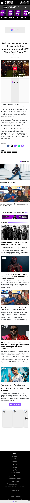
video (5, 152)
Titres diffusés (15, 460)
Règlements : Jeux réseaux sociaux (15, 483)
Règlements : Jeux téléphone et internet (15, 486)
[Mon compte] (28, 2)
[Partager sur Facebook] (7, 146)
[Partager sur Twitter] (11, 146)
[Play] (2, 12)
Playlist (15, 458)
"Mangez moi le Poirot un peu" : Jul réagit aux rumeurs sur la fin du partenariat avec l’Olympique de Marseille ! (15, 388)
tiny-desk (9, 152)
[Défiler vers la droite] (26, 418)
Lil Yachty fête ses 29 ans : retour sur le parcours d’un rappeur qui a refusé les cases (14, 276)
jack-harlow (14, 152)
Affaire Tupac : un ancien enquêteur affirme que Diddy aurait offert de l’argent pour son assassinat (15, 346)
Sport (18, 17)
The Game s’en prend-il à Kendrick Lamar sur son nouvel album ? (15, 309)
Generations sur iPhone (15, 477)
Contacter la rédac (15, 472)
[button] (7, 418)
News (5, 17)
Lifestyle (24, 17)
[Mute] (26, 8)
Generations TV (15, 490)
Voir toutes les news (15, 404)
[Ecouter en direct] (21, 2)
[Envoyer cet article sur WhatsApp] (18, 146)
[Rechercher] (24, 2)
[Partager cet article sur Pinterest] (15, 146)
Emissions (15, 455)
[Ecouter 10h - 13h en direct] (15, 216)
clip (2, 152)
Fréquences (15, 461)
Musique (11, 17)
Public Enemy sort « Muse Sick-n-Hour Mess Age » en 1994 (14, 243)
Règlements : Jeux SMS (15, 484)
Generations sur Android (15, 478)
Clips (15, 492)
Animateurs (15, 456)
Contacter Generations (15, 496)
